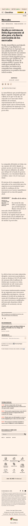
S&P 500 (14, 9)
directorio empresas (22, 467)
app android (22, 472)
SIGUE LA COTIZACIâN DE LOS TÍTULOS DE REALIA (5, 203)
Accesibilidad (5, 514)
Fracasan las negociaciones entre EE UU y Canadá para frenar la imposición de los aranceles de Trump (14, 412)
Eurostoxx (8, 437)
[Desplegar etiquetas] (25, 338)
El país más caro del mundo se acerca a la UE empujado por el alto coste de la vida (14, 418)
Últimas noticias (6, 402)
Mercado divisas (9, 23)
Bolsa (3, 23)
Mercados (6, 20)
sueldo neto (22, 460)
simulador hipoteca (14, 460)
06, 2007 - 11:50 (14, 80)
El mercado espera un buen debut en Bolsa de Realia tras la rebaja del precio (13, 328)
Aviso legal (12, 510)
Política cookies (18, 510)
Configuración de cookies (9, 512)
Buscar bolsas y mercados (9, 430)
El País (24, 15)
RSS (12, 514)
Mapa (10, 514)
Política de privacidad (19, 512)
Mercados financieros (14, 338)
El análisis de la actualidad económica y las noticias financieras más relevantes (12, 315)
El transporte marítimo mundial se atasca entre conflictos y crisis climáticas (13, 422)
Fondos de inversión (18, 23)
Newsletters (16, 514)
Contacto (8, 510)
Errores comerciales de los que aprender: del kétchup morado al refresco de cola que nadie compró (14, 406)
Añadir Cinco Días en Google (10, 88)
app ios (14, 472)
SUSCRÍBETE (20, 12)
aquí (24, 348)
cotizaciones (5, 472)
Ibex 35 (3, 9)
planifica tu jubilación (5, 467)
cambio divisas (14, 466)
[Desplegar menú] (3, 12)
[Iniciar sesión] (25, 12)
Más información (5, 345)
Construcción (5, 338)
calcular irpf (5, 460)
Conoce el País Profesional (14, 478)
